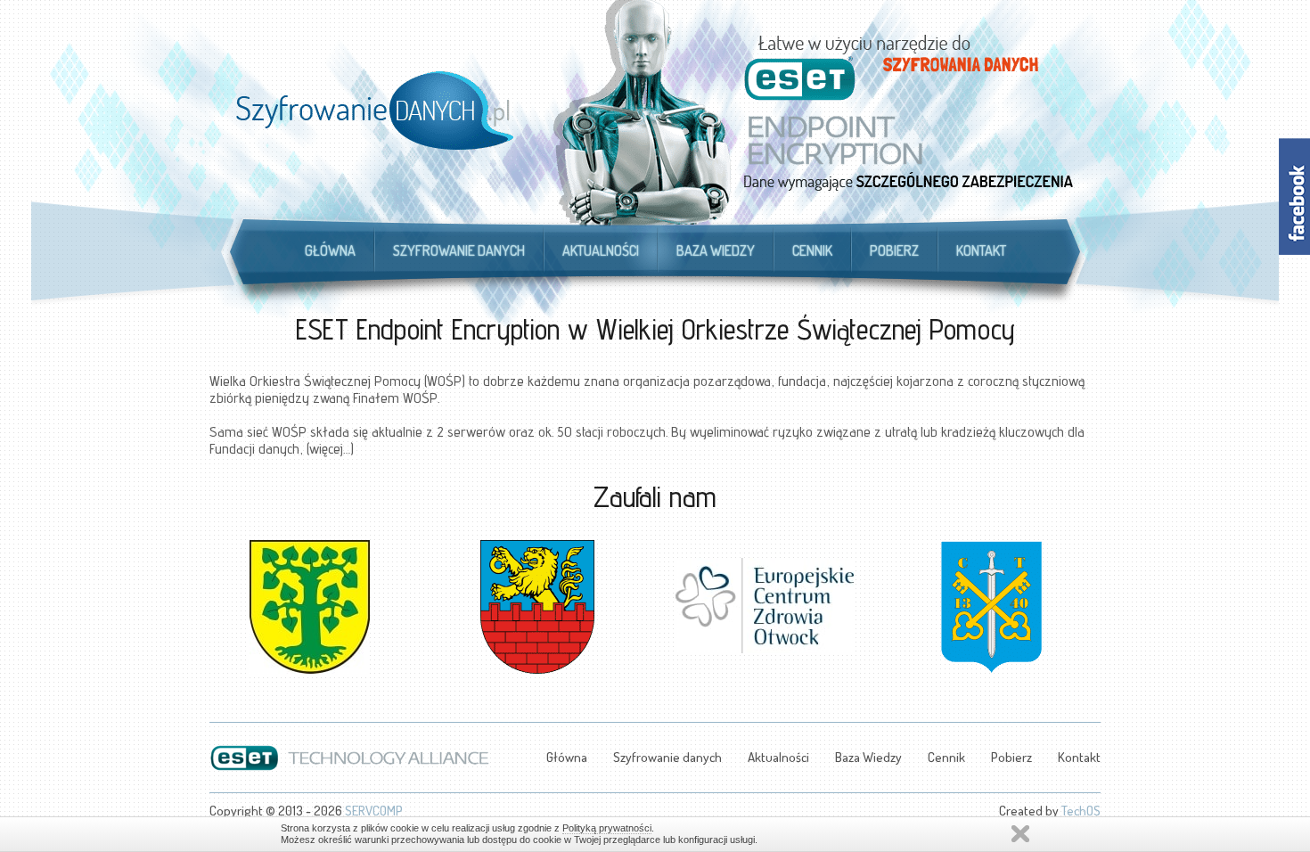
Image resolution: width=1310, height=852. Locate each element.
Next (1086, 595)
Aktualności (600, 250)
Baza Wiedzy (715, 250)
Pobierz (894, 250)
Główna (330, 250)
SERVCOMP (374, 810)
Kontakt (981, 250)
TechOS (1081, 810)
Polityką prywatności (606, 828)
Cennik (812, 250)
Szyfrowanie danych (459, 250)
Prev (223, 595)
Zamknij (1020, 833)
